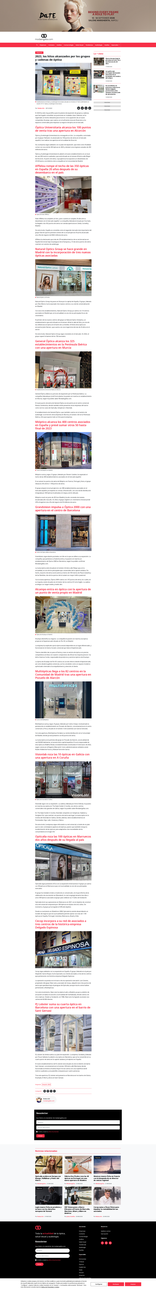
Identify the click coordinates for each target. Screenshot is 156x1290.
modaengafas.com (48, 1101)
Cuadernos (82, 1267)
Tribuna (81, 1262)
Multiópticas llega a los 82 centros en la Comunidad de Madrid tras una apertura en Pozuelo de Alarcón (63, 674)
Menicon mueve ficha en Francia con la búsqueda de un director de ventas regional (107, 1178)
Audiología (98, 45)
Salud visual (79, 45)
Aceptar (133, 1284)
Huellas (106, 45)
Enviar (40, 1136)
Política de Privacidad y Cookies (50, 1287)
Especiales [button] (115, 45)
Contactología (68, 45)
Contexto (51, 45)
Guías (80, 1270)
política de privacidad (53, 1131)
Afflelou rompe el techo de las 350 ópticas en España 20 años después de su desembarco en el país (62, 169)
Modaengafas (41, 1183)
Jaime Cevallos (71, 1216)
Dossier (81, 1272)
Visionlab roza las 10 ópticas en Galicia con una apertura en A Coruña (62, 755)
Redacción (41, 108)
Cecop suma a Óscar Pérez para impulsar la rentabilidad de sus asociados (106, 1209)
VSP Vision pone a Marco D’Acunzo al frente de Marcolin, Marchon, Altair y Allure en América (77, 1210)
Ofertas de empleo (85, 1278)
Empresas (43, 45)
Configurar (98, 1284)
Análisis (59, 45)
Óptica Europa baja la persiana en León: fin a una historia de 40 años (113, 61)
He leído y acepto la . (48, 1131)
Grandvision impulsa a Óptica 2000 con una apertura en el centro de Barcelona (63, 508)
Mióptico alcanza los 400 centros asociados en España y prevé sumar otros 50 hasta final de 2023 (62, 425)
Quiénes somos (105, 1231)
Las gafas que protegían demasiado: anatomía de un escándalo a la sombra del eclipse (113, 74)
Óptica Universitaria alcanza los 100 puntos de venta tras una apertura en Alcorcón (63, 128)
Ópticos (81, 1264)
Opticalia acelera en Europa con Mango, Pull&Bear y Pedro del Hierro (48, 1178)
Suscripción (104, 1234)
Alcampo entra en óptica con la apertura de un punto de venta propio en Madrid (63, 590)
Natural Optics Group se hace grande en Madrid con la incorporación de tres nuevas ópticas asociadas (63, 252)
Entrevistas (82, 1259)
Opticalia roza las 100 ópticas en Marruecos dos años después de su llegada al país (63, 838)
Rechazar (116, 1284)
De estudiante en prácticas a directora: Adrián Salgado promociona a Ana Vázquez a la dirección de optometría (113, 90)
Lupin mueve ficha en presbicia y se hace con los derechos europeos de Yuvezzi (48, 1209)
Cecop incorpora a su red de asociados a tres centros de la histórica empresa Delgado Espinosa (60, 924)
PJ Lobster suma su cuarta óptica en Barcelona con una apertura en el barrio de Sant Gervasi (62, 1007)
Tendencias (89, 45)
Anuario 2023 (46, 1084)
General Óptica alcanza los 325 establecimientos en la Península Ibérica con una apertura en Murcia (61, 344)
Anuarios (81, 1275)
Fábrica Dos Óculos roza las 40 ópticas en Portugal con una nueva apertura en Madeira (76, 1178)
